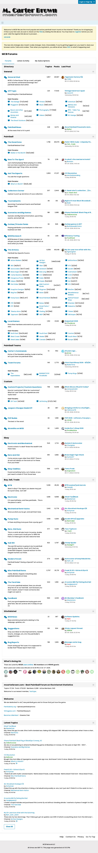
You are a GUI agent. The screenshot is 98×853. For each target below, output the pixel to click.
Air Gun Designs (42, 261)
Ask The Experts (15, 173)
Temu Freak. (70, 469)
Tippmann (14, 314)
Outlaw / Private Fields (18, 224)
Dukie (41, 278)
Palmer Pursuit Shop (73, 299)
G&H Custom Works (44, 285)
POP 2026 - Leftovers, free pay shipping (81, 418)
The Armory (13, 250)
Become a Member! (11, 715)
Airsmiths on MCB (16, 428)
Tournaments (14, 201)
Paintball (8, 136)
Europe (70, 340)
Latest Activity (23, 61)
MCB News (12, 617)
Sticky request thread (73, 628)
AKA (12, 266)
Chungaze (71, 445)
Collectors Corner (16, 190)
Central (71, 333)
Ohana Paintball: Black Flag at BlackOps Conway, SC (23, 741)
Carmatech (72, 272)
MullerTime (71, 365)
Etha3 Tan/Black (71, 497)
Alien (41, 266)
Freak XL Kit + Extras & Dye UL (76, 570)
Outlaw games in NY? (73, 224)
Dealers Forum (14, 559)
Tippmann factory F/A (74, 77)
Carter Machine (16, 275)
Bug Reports (13, 642)
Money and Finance (15, 116)
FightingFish (71, 252)
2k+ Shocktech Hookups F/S (76, 508)
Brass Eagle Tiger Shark (74, 455)
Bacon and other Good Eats (17, 111)
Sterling (42, 311)
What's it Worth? (17, 184)
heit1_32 (70, 561)
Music (41, 105)
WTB (10, 485)
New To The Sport (16, 159)
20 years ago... (71, 351)
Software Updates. (72, 617)
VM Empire (72, 314)
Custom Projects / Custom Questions (25, 387)
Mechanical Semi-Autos (19, 508)
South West (72, 336)
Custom (8, 381)
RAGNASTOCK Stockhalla (44, 374)
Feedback (12, 598)
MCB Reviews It (14, 236)
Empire (41, 281)
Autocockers (15, 269)
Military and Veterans (72, 106)
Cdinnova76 (71, 410)
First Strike (14, 284)
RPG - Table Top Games (74, 111)
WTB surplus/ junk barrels (75, 485)
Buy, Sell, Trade (11, 479)
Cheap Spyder (70, 543)
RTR (12, 303)
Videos (41, 115)
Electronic (12, 497)
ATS (69, 266)
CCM (70, 275)
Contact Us (71, 837)
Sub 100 (11, 543)
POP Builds (12, 418)
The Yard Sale (14, 582)
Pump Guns (15, 298)
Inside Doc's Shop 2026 (74, 428)
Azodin (70, 269)
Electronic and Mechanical (20, 443)
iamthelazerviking (73, 175)
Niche (41, 293)
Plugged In (14, 105)
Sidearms (71, 306)
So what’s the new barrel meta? (77, 159)
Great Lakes (15, 340)
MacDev (71, 289)
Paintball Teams (12, 345)
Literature (71, 102)
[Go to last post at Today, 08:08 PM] (16, 764)
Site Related (10, 611)
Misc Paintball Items (17, 570)
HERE (68, 47)
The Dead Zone (15, 142)
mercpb (70, 487)
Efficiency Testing (72, 236)
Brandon (70, 161)
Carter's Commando (17, 351)
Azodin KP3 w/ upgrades (74, 519)
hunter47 (70, 457)
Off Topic (12, 91)
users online (28, 665)
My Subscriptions (42, 61)
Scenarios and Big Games (19, 212)
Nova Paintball (44, 298)
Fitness (42, 102)
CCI (40, 275)
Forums (8, 61)
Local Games (13, 321)
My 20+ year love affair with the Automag (19, 813)
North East (14, 333)
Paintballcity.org (10, 707)
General (8, 71)
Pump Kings (72, 373)
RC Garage (72, 115)
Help (62, 837)
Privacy (81, 837)
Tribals (70, 311)
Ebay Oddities (14, 469)
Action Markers (16, 260)
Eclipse (13, 281)
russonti (70, 93)
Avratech (42, 269)
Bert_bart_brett (12, 815)
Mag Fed (14, 293)
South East (43, 333)
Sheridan (71, 303)
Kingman (42, 289)
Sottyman (70, 511)
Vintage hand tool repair (75, 91)
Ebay (6, 437)
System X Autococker (73, 443)
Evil (69, 281)
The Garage (15, 102)
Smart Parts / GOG (44, 307)
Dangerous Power (17, 278)
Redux (41, 303)
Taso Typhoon (71, 529)
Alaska (41, 336)
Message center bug (73, 642)
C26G (69, 79)
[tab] (8, 61)
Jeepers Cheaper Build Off (20, 408)
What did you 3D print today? (77, 387)
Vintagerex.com (10, 711)
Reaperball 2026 (71, 321)
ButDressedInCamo (74, 226)
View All (9, 826)
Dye (69, 278)
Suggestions (13, 628)
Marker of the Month (18, 153)
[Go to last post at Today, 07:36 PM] (17, 821)
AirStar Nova (72, 260)
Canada (42, 340)
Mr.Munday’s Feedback (74, 598)
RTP (12, 306)
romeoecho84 (72, 389)
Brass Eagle (15, 272)
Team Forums (14, 363)
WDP (41, 314)
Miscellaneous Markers (73, 294)
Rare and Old (13, 455)
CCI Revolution (71, 173)
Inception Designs (17, 289)
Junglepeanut (72, 584)
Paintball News (14, 127)
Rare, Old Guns (14, 529)
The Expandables (15, 374)
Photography (44, 110)
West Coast (15, 336)
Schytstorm (71, 600)
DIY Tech (14, 401)
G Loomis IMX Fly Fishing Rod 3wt (78, 582)
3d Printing (43, 401)
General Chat (14, 77)
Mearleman (71, 499)
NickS (69, 203)
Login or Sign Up (85, 2)
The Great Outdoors (18, 120)
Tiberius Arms (16, 311)
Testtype (32, 691)
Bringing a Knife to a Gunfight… (77, 408)
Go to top (90, 837)
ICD (69, 284)
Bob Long (42, 272)
